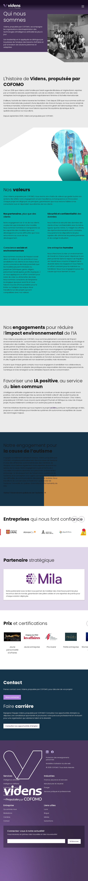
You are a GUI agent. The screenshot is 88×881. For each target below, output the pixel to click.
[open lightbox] (11, 532)
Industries (49, 775)
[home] (11, 6)
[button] (82, 6)
